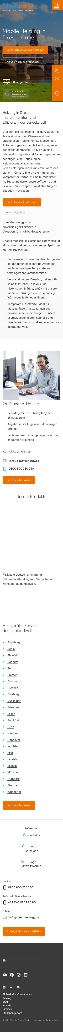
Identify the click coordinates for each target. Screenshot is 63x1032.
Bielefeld (13, 655)
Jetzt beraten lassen (19, 480)
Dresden (12, 688)
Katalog (7, 998)
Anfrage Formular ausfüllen (24, 931)
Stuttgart (13, 785)
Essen (11, 713)
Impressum (38, 1020)
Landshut (13, 759)
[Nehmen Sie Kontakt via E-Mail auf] (57, 79)
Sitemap (7, 1009)
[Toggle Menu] (56, 7)
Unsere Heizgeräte (14, 212)
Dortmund (13, 681)
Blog (5, 1001)
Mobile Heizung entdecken (23, 61)
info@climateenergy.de (24, 461)
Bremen (12, 675)
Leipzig (12, 765)
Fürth (10, 726)
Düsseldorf (14, 700)
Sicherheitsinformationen (17, 994)
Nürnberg (13, 778)
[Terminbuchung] (57, 71)
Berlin (11, 648)
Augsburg (13, 642)
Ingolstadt (13, 746)
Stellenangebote (12, 1013)
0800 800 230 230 (21, 468)
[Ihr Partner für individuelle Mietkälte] (18, 7)
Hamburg (13, 733)
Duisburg (13, 694)
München (13, 772)
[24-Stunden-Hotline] (57, 93)
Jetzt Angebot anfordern (22, 202)
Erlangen (13, 707)
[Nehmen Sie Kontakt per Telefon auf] (57, 86)
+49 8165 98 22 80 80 (22, 902)
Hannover (13, 740)
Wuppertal (14, 791)
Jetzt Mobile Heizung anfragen (25, 49)
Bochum (12, 662)
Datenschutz (52, 1020)
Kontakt (7, 1005)
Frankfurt (13, 720)
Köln (10, 752)
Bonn (10, 668)
